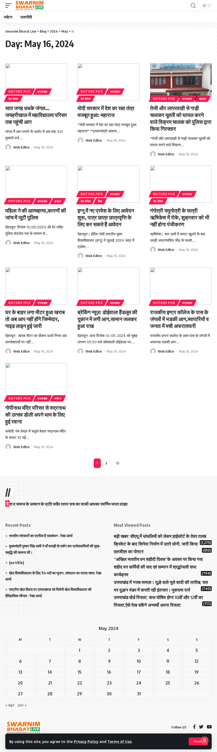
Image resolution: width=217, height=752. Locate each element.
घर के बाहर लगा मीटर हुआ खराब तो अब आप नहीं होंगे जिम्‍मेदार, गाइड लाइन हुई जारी (35, 319)
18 (168, 672)
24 (138, 683)
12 (196, 661)
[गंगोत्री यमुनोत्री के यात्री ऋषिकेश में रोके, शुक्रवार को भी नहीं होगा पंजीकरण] (181, 184)
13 (20, 672)
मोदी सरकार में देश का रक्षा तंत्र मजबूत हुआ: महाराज (106, 111)
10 (139, 661)
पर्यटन (58, 398)
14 (50, 672)
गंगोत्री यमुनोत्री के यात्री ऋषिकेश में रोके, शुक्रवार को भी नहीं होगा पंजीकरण (179, 217)
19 (197, 672)
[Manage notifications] (204, 740)
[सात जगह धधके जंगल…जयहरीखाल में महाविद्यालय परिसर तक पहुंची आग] (36, 81)
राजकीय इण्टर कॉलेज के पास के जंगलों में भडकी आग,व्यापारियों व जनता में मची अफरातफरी (179, 319)
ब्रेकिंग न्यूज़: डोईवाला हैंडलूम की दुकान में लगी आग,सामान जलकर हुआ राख (107, 319)
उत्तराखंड (42, 91)
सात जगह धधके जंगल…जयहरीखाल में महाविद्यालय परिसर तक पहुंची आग (36, 115)
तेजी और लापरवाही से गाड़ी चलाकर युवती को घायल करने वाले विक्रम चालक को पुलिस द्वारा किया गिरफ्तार (180, 118)
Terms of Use (119, 741)
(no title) (16, 562)
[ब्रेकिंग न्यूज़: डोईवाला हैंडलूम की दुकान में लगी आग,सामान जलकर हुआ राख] (108, 285)
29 (79, 693)
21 (50, 683)
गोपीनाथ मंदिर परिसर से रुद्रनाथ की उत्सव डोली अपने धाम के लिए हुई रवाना (35, 414)
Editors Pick (19, 91)
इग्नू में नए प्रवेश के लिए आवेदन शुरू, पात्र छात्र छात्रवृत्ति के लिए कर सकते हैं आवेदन (106, 217)
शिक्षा (100, 201)
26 (196, 683)
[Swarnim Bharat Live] (29, 5)
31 (139, 693)
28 (49, 693)
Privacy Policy (86, 741)
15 (80, 672)
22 (79, 683)
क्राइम (202, 98)
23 (109, 683)
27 (20, 693)
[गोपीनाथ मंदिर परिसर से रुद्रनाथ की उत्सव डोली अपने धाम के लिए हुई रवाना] (36, 381)
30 (109, 693)
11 (167, 661)
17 (139, 672)
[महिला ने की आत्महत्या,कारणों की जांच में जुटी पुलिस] (36, 184)
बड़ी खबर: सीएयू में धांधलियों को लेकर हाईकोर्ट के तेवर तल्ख (160, 536)
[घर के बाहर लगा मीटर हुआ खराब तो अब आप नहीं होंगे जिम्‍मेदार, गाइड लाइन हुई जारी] (36, 285)
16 (109, 672)
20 (20, 683)
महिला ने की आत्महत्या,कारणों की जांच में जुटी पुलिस (35, 213)
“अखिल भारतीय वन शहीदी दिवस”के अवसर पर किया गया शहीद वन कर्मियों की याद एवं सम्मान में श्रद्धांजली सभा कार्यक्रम (158, 566)
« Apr (10, 705)
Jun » (22, 705)
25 (167, 683)
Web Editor (21, 147)
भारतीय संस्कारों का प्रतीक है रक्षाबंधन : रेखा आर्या (41, 535)
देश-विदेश (13, 98)
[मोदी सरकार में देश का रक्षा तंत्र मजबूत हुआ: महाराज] (108, 81)
